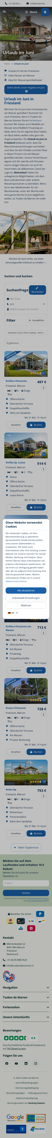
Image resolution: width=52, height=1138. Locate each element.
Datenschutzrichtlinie (16, 581)
